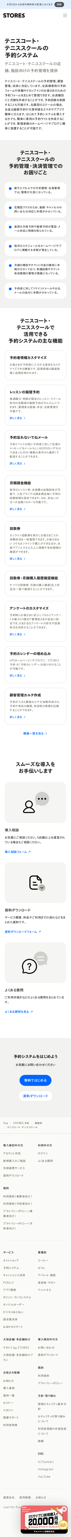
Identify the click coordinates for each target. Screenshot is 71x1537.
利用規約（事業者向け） (17, 1196)
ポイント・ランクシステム (17, 1297)
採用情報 (25, 1497)
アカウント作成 (12, 1153)
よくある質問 (45, 1161)
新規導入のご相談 (14, 1161)
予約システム (11, 1268)
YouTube (44, 1476)
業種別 (38, 1123)
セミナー (8, 1403)
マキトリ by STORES (16, 1347)
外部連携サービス (14, 1168)
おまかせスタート (13, 1327)
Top (5, 1123)
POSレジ (8, 1282)
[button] (64, 1509)
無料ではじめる (35, 1080)
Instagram (45, 1469)
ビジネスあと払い (13, 1312)
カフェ (41, 1268)
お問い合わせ (46, 1347)
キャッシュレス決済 (14, 1275)
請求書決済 (10, 1319)
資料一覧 (9, 1395)
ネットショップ (11, 1260)
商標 (41, 1441)
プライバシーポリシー (50, 1383)
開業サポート (11, 1417)
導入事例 (9, 1388)
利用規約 (43, 1376)
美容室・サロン (47, 1282)
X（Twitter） (46, 1462)
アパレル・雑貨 (47, 1275)
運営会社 (9, 1497)
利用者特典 (10, 1425)
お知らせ (8, 1381)
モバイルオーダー (13, 1304)
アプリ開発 (9, 1290)
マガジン (8, 1410)
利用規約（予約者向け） (17, 1203)
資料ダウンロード (35, 1096)
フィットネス (44, 1290)
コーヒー (43, 1260)
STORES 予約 (21, 1123)
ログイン (43, 1153)
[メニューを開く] (65, 15)
